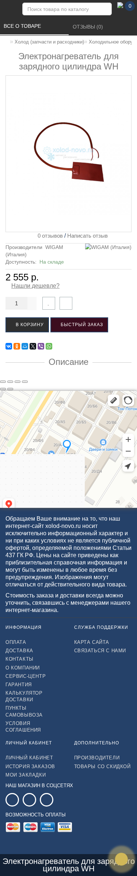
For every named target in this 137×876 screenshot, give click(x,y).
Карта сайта (92, 642)
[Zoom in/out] (25, 382)
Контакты (19, 659)
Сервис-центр (25, 676)
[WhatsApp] (49, 346)
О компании (22, 668)
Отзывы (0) (88, 27)
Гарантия (18, 684)
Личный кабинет (29, 757)
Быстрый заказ (81, 324)
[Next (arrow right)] (10, 389)
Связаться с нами (100, 650)
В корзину (29, 324)
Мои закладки (25, 775)
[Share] (10, 382)
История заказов (30, 766)
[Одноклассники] (17, 346)
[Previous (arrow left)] (3, 389)
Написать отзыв (87, 236)
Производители (97, 757)
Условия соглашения (23, 727)
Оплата (15, 642)
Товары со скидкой (102, 766)
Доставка (19, 650)
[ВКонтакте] (8, 346)
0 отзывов (49, 236)
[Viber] (41, 346)
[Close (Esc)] (3, 382)
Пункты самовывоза (24, 711)
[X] (33, 346)
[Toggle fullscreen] (17, 382)
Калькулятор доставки (24, 696)
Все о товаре (23, 26)
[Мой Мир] (25, 346)
